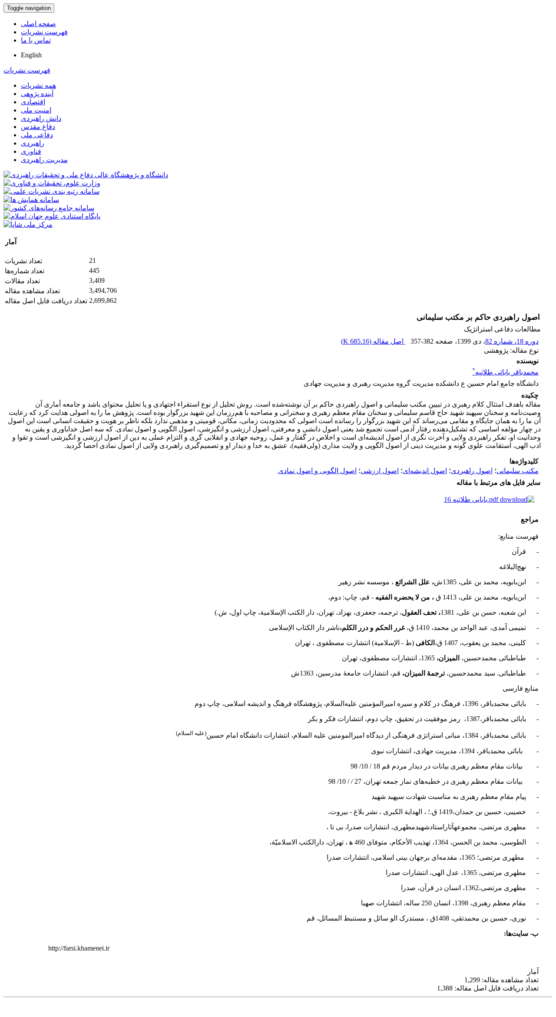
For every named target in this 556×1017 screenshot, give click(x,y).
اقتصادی (33, 102)
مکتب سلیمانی (517, 470)
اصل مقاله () (373, 341)
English (31, 55)
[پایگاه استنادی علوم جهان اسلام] (51, 216)
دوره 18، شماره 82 (512, 341)
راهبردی (32, 143)
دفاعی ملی (37, 135)
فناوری (31, 151)
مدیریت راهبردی (44, 159)
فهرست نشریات (44, 32)
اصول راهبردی (472, 470)
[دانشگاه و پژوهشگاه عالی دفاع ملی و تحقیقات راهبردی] (85, 175)
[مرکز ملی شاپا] (28, 224)
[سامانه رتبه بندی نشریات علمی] (51, 191)
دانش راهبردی (41, 118)
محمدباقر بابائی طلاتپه (505, 372)
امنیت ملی (36, 110)
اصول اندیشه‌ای (425, 470)
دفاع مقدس (38, 126)
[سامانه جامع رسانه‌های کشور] (48, 208)
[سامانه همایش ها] (31, 199)
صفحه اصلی (38, 23)
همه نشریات (38, 85)
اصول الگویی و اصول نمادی (317, 470)
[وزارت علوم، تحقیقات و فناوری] (51, 183)
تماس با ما (36, 40)
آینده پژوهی (37, 93)
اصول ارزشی (380, 470)
